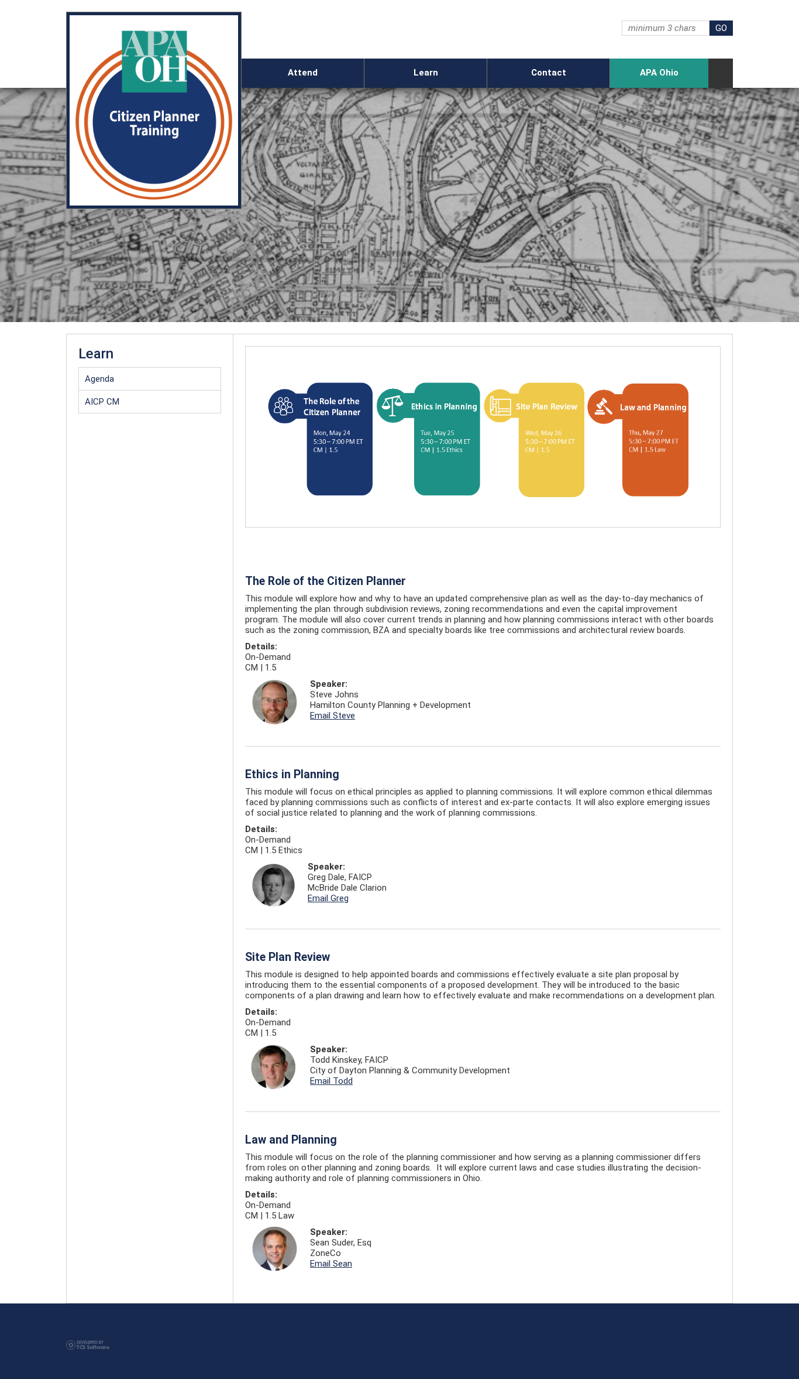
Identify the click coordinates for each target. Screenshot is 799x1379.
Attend (303, 72)
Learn (426, 72)
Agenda (99, 379)
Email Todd (331, 1081)
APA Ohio (659, 72)
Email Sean (331, 1263)
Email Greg (328, 898)
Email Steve (332, 715)
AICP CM (102, 401)
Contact (548, 72)
